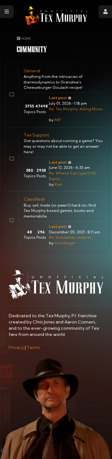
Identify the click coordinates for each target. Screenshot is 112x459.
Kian (58, 184)
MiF (57, 119)
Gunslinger (65, 243)
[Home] (56, 16)
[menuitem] (16, 347)
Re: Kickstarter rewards (70, 237)
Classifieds (34, 199)
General (32, 71)
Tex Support (36, 135)
